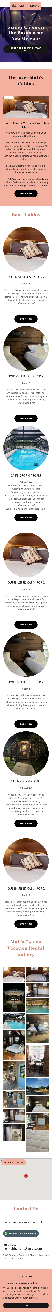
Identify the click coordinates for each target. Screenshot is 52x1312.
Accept (25, 1305)
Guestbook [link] (26, 1276)
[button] (5, 6)
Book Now (26, 319)
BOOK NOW (26, 193)
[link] (25, 6)
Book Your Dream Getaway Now (26, 49)
